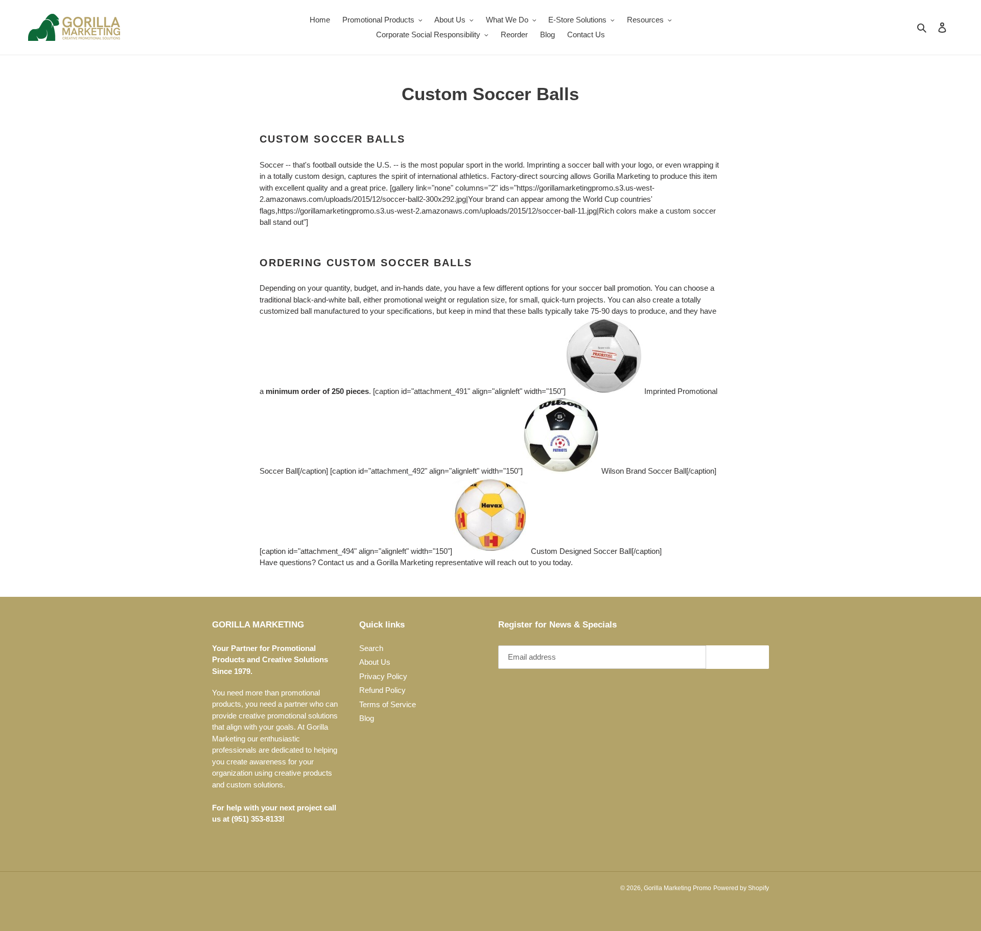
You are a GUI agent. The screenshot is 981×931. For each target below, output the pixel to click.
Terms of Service (387, 704)
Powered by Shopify (741, 888)
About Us (374, 662)
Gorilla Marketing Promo (677, 888)
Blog (366, 718)
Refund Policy (382, 690)
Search (371, 648)
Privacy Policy (383, 676)
